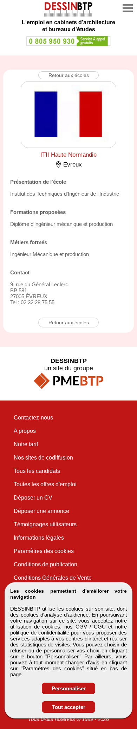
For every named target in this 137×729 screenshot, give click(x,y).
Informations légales (39, 538)
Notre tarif (26, 444)
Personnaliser (69, 688)
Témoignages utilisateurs (45, 524)
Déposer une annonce (41, 511)
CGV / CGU (91, 627)
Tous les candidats (37, 471)
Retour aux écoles (68, 75)
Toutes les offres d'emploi (45, 484)
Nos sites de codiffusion (43, 458)
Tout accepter (68, 707)
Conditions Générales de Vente (53, 578)
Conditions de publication (45, 564)
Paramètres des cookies (44, 551)
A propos (25, 431)
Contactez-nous (33, 418)
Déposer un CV (33, 498)
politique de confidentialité (39, 633)
